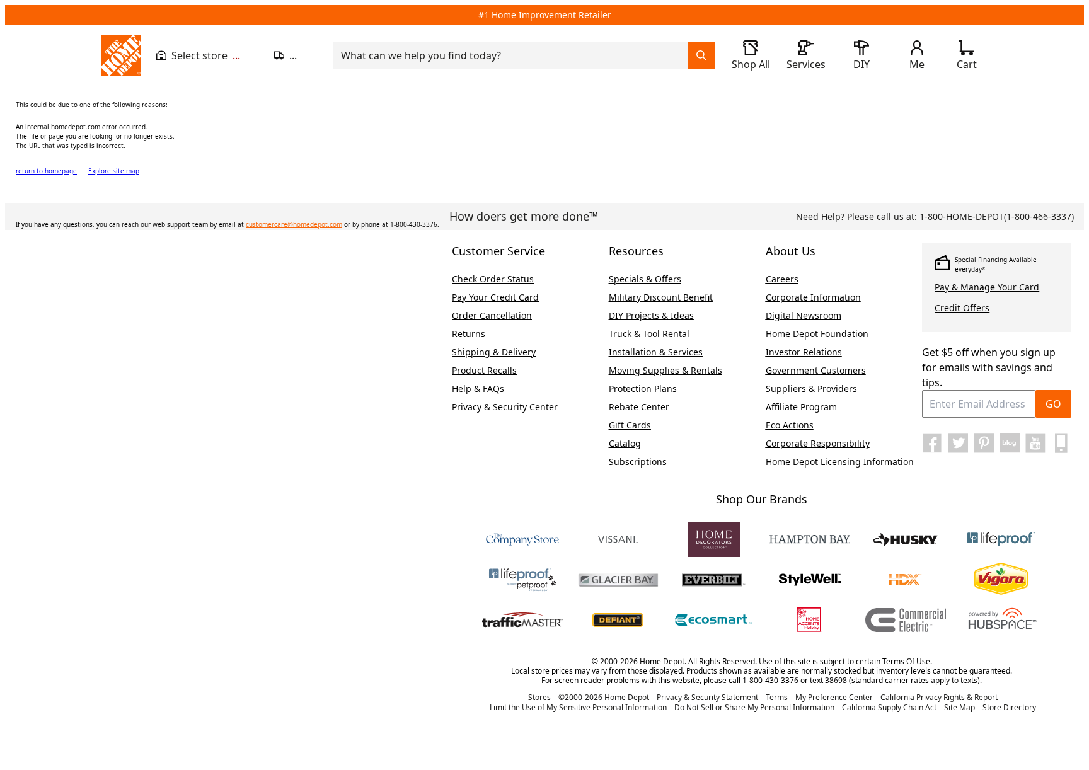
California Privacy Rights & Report (939, 697)
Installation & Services (656, 352)
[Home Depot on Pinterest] (984, 443)
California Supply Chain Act (889, 707)
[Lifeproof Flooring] (1001, 539)
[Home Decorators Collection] (714, 539)
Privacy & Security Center (505, 407)
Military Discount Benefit (661, 297)
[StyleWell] (809, 579)
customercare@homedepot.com (294, 224)
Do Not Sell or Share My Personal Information (754, 707)
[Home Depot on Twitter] (958, 443)
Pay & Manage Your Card (987, 287)
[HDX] (905, 579)
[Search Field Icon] (701, 55)
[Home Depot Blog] (1010, 443)
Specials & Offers (645, 279)
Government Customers (816, 370)
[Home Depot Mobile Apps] (1061, 443)
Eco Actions (790, 425)
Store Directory (1009, 707)
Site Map (959, 707)
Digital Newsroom (803, 315)
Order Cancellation (492, 315)
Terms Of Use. (907, 661)
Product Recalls (484, 370)
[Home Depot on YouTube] (1035, 443)
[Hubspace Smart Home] (1001, 620)
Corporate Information (813, 297)
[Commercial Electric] (905, 620)
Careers (782, 279)
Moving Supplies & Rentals (665, 370)
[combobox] (514, 55)
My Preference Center (834, 697)
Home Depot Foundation (817, 334)
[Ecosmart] (714, 620)
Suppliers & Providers (811, 388)
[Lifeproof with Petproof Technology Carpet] (522, 579)
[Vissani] (618, 539)
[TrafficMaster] (522, 620)
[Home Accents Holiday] (809, 620)
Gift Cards (630, 425)
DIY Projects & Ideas (651, 315)
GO (1053, 404)
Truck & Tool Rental (649, 334)
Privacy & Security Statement (707, 697)
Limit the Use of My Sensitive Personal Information (578, 707)
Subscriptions (638, 462)
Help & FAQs (478, 388)
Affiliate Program (801, 407)
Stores (539, 697)
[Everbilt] (714, 579)
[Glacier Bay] (618, 579)
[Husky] (905, 539)
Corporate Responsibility (818, 443)
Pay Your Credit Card (495, 297)
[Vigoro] (1001, 579)
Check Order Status (493, 279)
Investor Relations (804, 352)
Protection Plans (643, 388)
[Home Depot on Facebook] (932, 443)
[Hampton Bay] (809, 539)
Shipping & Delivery (494, 352)
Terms (777, 697)
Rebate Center (639, 407)
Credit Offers (962, 308)
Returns (468, 334)
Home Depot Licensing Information (840, 462)
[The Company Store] (522, 539)
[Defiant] (618, 620)
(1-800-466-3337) (996, 216)
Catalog (625, 443)
